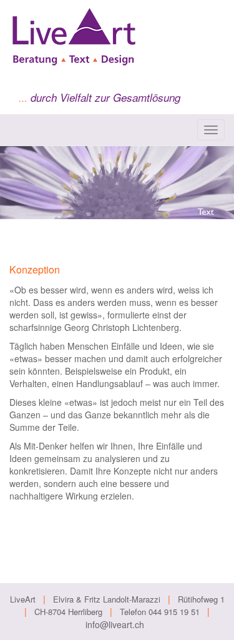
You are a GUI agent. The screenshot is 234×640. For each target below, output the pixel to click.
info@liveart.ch (114, 624)
